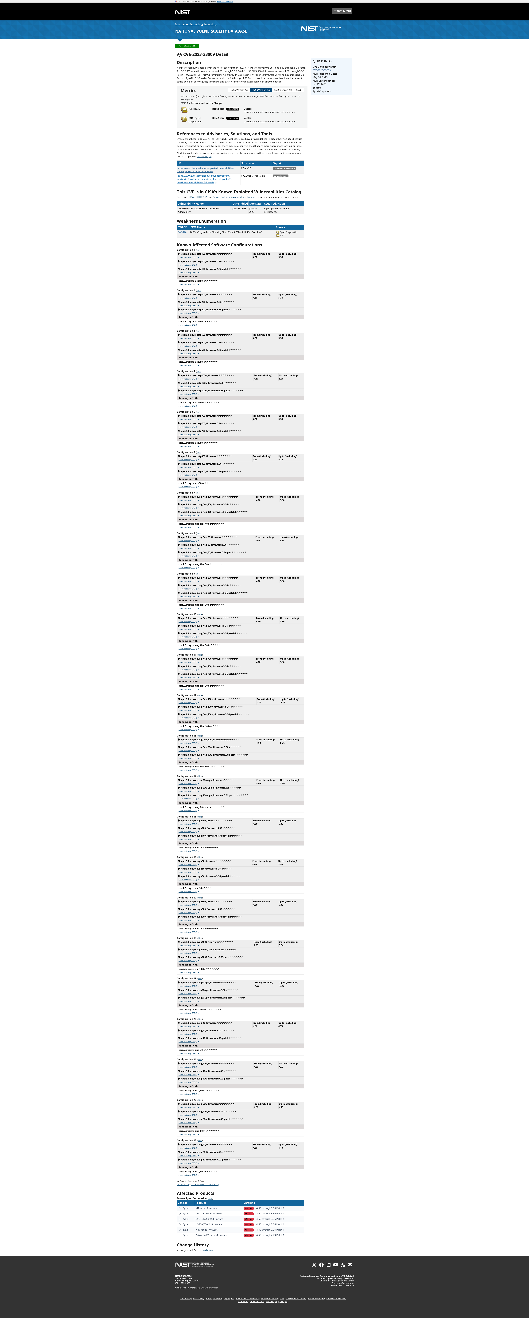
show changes (206, 1250)
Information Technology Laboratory (196, 24)
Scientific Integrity (316, 1298)
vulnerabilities (187, 45)
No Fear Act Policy (269, 1298)
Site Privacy (185, 1298)
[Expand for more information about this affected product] (180, 1208)
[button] (342, 11)
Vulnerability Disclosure (247, 1298)
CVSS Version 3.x (261, 89)
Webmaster (180, 1287)
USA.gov (283, 1301)
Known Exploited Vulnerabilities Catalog (234, 197)
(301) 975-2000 (182, 1283)
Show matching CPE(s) (188, 257)
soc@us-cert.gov (346, 1283)
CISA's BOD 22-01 (198, 197)
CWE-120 (182, 232)
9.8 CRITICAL (232, 109)
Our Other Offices (209, 1287)
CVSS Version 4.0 (239, 89)
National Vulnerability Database (211, 31)
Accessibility (198, 1298)
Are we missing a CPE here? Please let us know (197, 1184)
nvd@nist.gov (204, 156)
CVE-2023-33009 (322, 70)
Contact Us (193, 1287)
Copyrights (229, 1298)
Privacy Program (214, 1298)
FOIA (282, 1298)
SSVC (298, 89)
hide (199, 250)
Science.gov (271, 1301)
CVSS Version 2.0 (283, 89)
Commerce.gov (257, 1301)
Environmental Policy (296, 1298)
